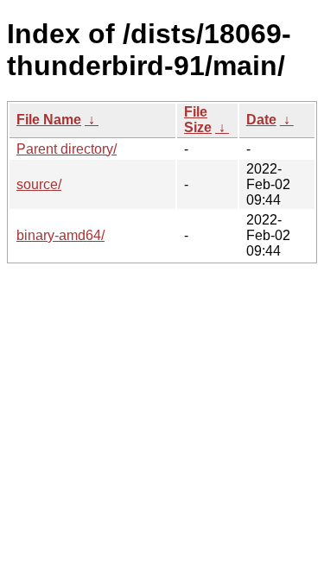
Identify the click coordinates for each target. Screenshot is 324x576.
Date (261, 119)
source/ (38, 184)
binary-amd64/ (60, 235)
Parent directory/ (66, 149)
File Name (48, 119)
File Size (198, 119)
